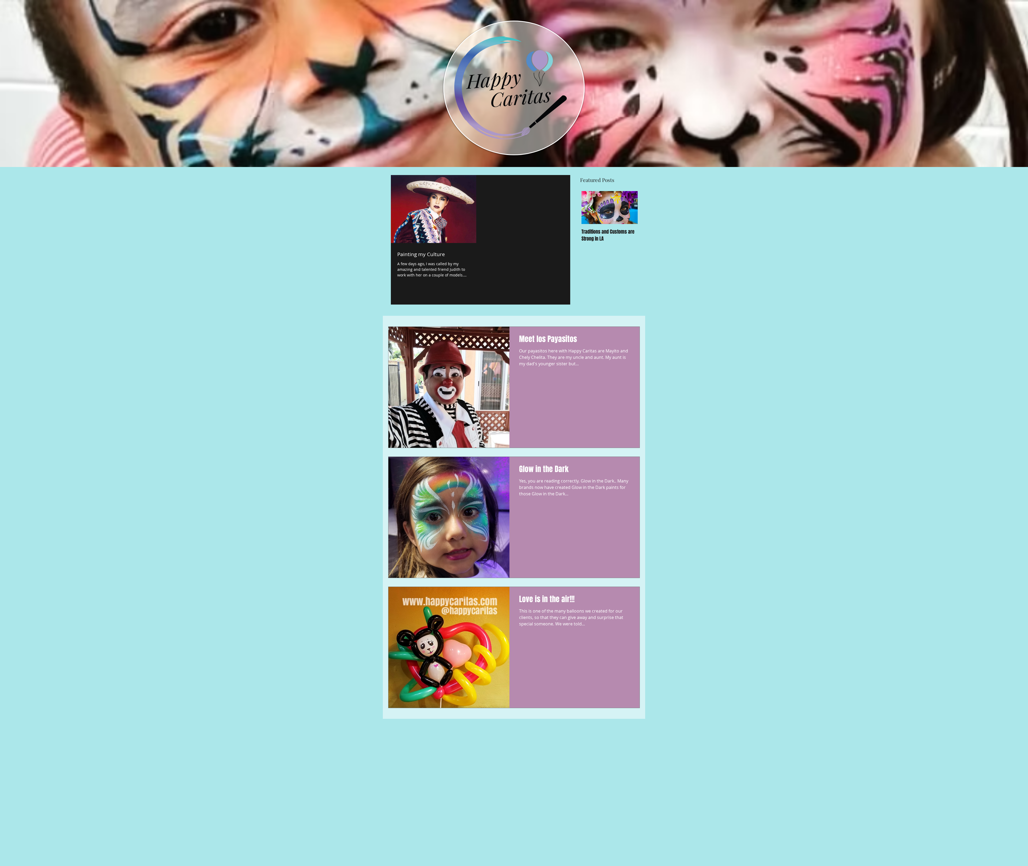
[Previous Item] (590, 207)
